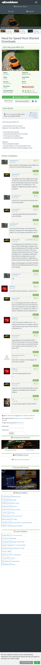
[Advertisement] (20, 591)
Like (36, 160)
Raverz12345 (16, 174)
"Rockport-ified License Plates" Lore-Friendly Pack (17, 522)
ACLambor (6, 74)
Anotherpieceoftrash (18, 355)
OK (37, 662)
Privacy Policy (26, 662)
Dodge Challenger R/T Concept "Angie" (14, 545)
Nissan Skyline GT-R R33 (9, 519)
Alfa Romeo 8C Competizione (11, 561)
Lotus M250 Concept (8, 558)
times (5, 88)
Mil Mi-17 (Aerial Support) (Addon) (12, 526)
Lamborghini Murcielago (9, 500)
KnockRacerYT (14, 160)
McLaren (24, 83)
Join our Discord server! (21, 459)
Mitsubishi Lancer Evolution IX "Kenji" (13, 548)
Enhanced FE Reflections (9, 506)
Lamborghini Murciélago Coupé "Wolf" (13, 542)
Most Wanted (7, 83)
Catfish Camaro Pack (8, 513)
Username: (5, 426)
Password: (5, 430)
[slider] (28, 90)
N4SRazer (12, 286)
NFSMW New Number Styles (10, 503)
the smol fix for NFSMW (9, 538)
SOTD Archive (30, 450)
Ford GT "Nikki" (6, 551)
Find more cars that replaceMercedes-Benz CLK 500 (33, 115)
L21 (13, 399)
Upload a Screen (11, 450)
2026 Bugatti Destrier (8, 564)
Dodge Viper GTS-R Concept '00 (12, 516)
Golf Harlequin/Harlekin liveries (11, 496)
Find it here (20, 423)
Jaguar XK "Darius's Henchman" (11, 555)
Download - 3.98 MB (21, 97)
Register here (19, 418)
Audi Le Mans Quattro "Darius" (11, 509)
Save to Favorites (29, 87)
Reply (36, 171)
